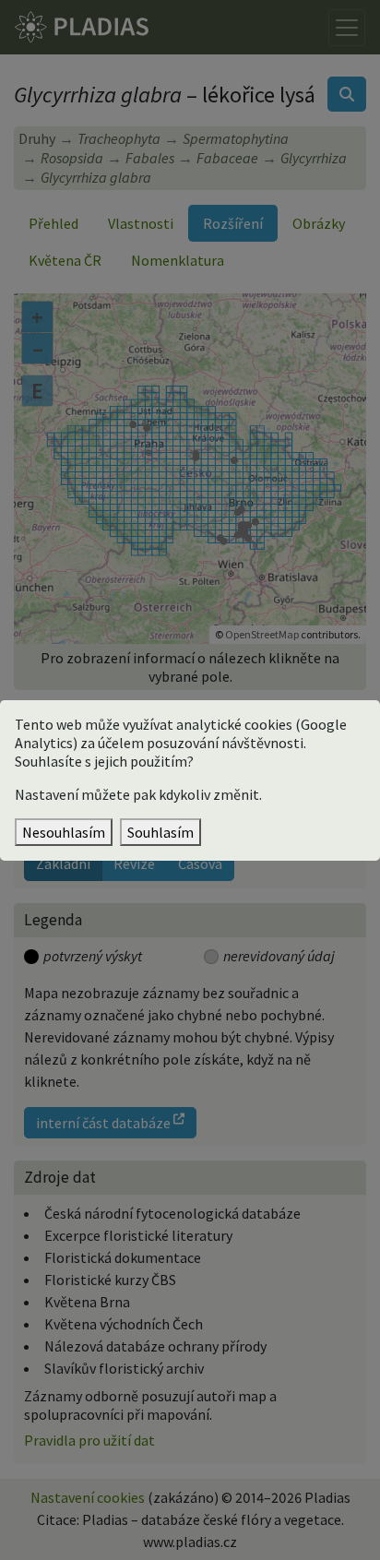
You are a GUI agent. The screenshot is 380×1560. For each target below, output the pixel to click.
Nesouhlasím (63, 832)
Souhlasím (160, 832)
